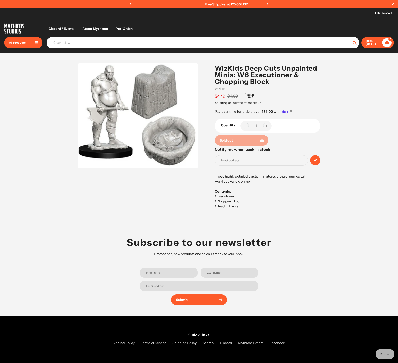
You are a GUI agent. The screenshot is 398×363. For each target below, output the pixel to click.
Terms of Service (153, 343)
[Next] (267, 4)
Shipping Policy (184, 343)
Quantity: (228, 125)
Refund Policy (124, 343)
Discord (226, 343)
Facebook (277, 343)
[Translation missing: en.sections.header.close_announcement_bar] (393, 4)
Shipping (221, 103)
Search (208, 343)
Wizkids (220, 89)
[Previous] (131, 4)
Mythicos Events (250, 343)
